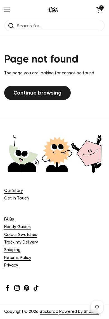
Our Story (13, 190)
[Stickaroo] (53, 9)
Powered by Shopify (79, 311)
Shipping (12, 249)
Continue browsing (37, 92)
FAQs (9, 219)
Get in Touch (16, 198)
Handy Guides (17, 226)
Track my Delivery (21, 242)
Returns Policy (17, 257)
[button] (99, 9)
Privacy (11, 265)
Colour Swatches (20, 234)
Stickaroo (49, 311)
